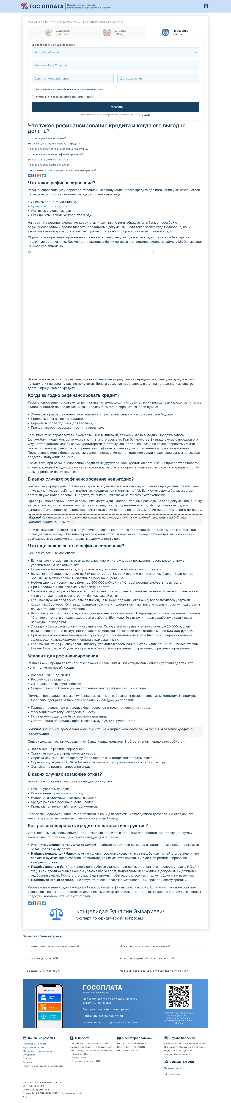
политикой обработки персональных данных (71, 96)
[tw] (44, 175)
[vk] (30, 175)
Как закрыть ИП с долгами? (42, 970)
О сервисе (29, 1054)
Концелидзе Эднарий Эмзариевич (121, 911)
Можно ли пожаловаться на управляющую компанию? (154, 970)
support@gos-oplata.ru (178, 1053)
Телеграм (174, 1074)
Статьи (27, 1058)
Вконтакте (174, 1068)
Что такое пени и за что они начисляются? (52, 946)
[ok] (39, 175)
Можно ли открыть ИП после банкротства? (147, 958)
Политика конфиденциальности (43, 1065)
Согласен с (65, 96)
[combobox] (115, 52)
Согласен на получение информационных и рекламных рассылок (69, 89)
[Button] (206, 6)
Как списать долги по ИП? (41, 958)
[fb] (34, 175)
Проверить (115, 107)
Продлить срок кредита (49, 206)
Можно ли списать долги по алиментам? (145, 946)
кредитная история (67, 793)
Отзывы (27, 1062)
